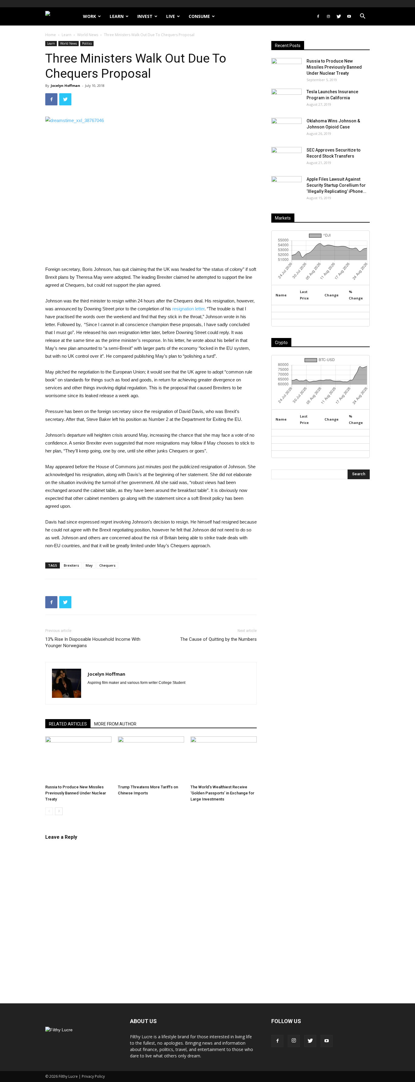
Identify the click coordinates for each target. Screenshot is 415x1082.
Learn (117, 16)
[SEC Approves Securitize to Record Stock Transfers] (286, 157)
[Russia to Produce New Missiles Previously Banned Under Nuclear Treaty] (78, 759)
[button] (362, 17)
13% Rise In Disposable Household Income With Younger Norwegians (92, 642)
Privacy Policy (93, 1076)
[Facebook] (318, 16)
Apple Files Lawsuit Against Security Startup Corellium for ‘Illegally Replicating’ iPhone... (336, 185)
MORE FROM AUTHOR (115, 724)
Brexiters (71, 565)
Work (89, 16)
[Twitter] (338, 16)
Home (50, 34)
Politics (87, 43)
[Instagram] (328, 16)
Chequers (107, 565)
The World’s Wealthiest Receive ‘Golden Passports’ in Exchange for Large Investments (222, 793)
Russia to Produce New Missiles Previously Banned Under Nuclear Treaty (75, 793)
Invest (145, 16)
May (89, 565)
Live (170, 16)
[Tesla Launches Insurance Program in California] (286, 99)
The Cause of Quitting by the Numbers (218, 639)
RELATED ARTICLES (68, 724)
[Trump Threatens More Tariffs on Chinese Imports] (151, 759)
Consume (199, 16)
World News (87, 34)
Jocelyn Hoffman (65, 85)
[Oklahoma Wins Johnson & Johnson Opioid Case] (286, 128)
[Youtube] (349, 16)
